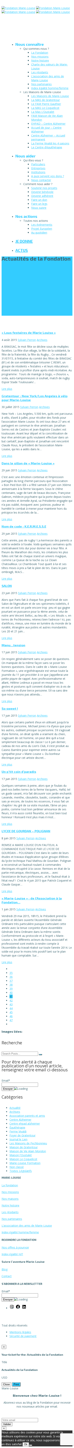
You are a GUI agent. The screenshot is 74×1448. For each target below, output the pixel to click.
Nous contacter (41, 180)
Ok (25, 1444)
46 (11, 1016)
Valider (7, 1424)
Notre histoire (40, 60)
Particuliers (38, 164)
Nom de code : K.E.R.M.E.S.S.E (24, 526)
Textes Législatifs (20, 1171)
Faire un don (39, 200)
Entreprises (38, 168)
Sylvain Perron (27, 340)
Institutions (38, 172)
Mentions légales (20, 1332)
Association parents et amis (27, 1116)
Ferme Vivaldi (17, 1131)
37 (11, 981)
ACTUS (21, 250)
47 (11, 1020)
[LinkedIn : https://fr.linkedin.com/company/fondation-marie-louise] (24, 1308)
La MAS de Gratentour (45, 100)
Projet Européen (41, 228)
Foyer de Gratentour (22, 1135)
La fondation (10, 1185)
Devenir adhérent (42, 196)
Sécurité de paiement (23, 1336)
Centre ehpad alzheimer (24, 1123)
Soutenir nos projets (44, 188)
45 (11, 1012)
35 (11, 973)
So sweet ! (10, 708)
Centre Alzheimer (20, 1119)
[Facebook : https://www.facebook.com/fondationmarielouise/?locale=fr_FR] (18, 1308)
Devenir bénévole (42, 192)
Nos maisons (10, 1199)
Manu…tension (13, 645)
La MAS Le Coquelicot (45, 108)
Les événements (41, 225)
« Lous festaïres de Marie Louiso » (29, 332)
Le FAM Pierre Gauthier (46, 104)
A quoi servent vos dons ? (47, 176)
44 (11, 1008)
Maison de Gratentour (23, 1147)
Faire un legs (39, 204)
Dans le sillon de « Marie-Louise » (28, 463)
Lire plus (7, 389)
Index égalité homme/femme (49, 88)
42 (11, 1000)
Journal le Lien (18, 1139)
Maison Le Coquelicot (23, 1159)
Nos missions (40, 56)
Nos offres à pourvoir (15, 1247)
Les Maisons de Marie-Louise (50, 96)
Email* (6, 1080)
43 (11, 1004)
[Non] (30, 1445)
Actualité (15, 1108)
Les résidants (39, 72)
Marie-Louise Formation (24, 1163)
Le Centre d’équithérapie (46, 147)
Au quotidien (39, 232)
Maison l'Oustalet (20, 1155)
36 (11, 977)
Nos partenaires (41, 84)
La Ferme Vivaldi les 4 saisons (50, 143)
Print (16, 1384)
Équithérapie (17, 1127)
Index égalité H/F (12, 1254)
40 (11, 992)
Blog (4, 1269)
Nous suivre (38, 208)
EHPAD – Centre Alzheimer (48, 123)
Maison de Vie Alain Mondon (27, 1151)
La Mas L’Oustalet (42, 112)
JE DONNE (24, 241)
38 (11, 985)
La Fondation (39, 52)
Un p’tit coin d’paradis (19, 771)
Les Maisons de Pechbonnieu (28, 1143)
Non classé (16, 1167)
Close (6, 1384)
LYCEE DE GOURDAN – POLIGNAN (26, 831)
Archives (42, 340)
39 (11, 988)
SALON (7, 586)
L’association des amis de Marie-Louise (47, 78)
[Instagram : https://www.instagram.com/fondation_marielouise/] (11, 1308)
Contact (7, 1276)
